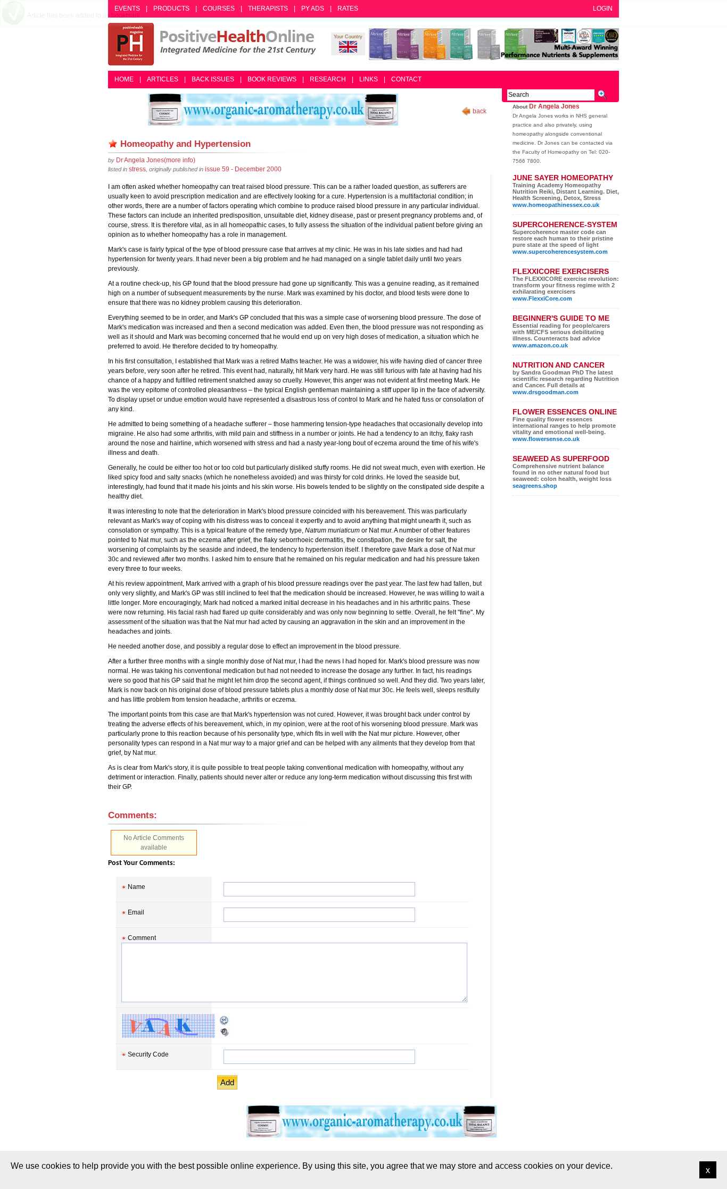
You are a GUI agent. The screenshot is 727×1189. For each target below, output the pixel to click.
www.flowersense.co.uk (546, 439)
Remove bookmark (113, 143)
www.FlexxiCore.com (542, 298)
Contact (406, 79)
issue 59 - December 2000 (243, 169)
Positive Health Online (214, 44)
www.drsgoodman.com (546, 392)
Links (368, 79)
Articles (162, 79)
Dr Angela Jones (554, 106)
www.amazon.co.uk (540, 345)
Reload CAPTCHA (224, 1020)
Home (124, 79)
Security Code (148, 1054)
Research (328, 79)
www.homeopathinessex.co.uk (556, 205)
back (479, 111)
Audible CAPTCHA (224, 1032)
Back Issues (213, 79)
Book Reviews (271, 79)
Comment (142, 938)
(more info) (155, 160)
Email (136, 912)
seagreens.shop (535, 486)
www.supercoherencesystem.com (560, 251)
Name (136, 887)
